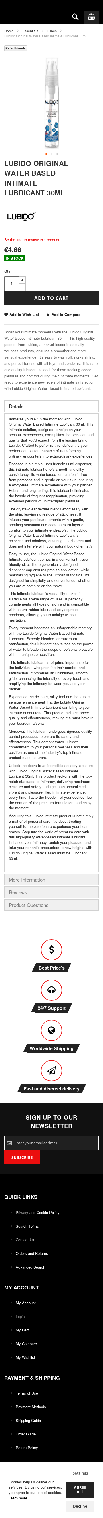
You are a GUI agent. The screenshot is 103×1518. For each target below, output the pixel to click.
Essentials (30, 30)
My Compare (26, 1343)
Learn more (18, 1498)
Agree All (80, 1489)
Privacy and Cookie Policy (38, 1212)
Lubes (52, 30)
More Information (27, 879)
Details (16, 406)
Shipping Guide (28, 1420)
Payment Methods (31, 1406)
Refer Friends (15, 48)
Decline (80, 1506)
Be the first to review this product (31, 239)
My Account (26, 1302)
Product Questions (29, 904)
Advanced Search (30, 1267)
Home (9, 30)
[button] (46, 154)
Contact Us (25, 1239)
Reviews (18, 892)
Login (20, 1316)
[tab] (51, 406)
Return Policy (27, 1447)
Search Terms (27, 1226)
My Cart (22, 1330)
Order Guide (26, 1434)
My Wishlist (25, 1357)
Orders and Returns (32, 1253)
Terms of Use (27, 1393)
